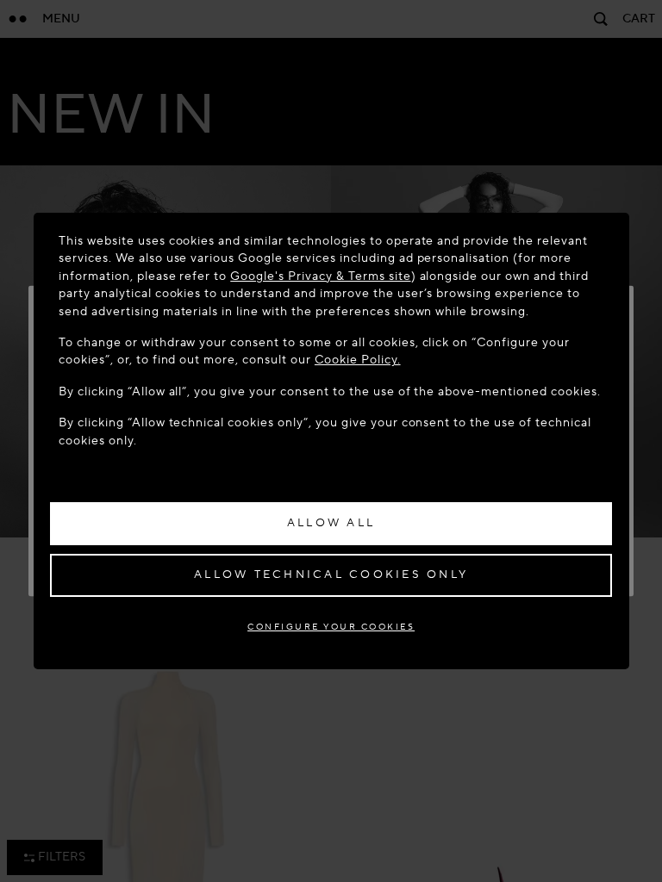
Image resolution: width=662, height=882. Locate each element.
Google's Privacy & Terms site (320, 276)
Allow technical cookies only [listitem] (331, 574)
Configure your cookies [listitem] (331, 626)
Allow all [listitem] (331, 523)
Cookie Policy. (358, 359)
